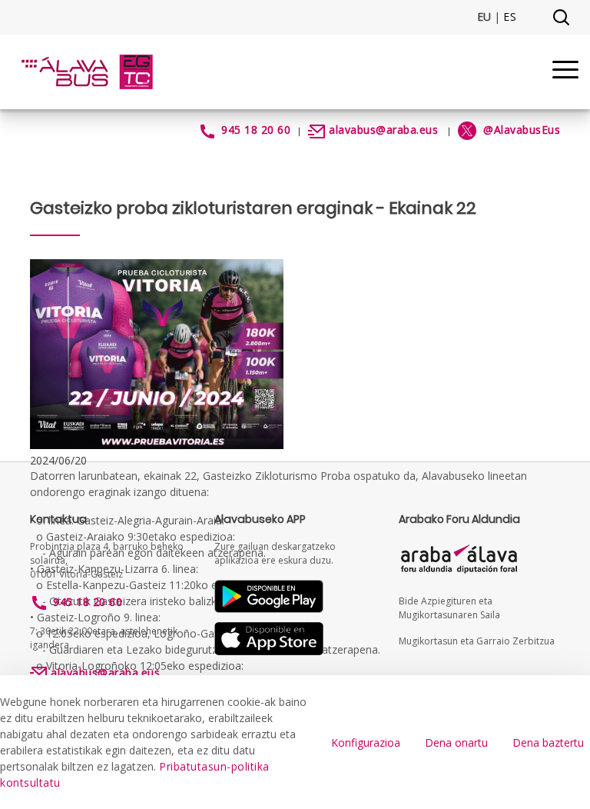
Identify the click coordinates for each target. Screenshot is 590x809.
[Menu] (565, 72)
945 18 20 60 (255, 129)
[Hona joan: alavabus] (86, 72)
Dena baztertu (548, 742)
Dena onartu (456, 742)
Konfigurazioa (365, 742)
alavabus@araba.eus (383, 129)
